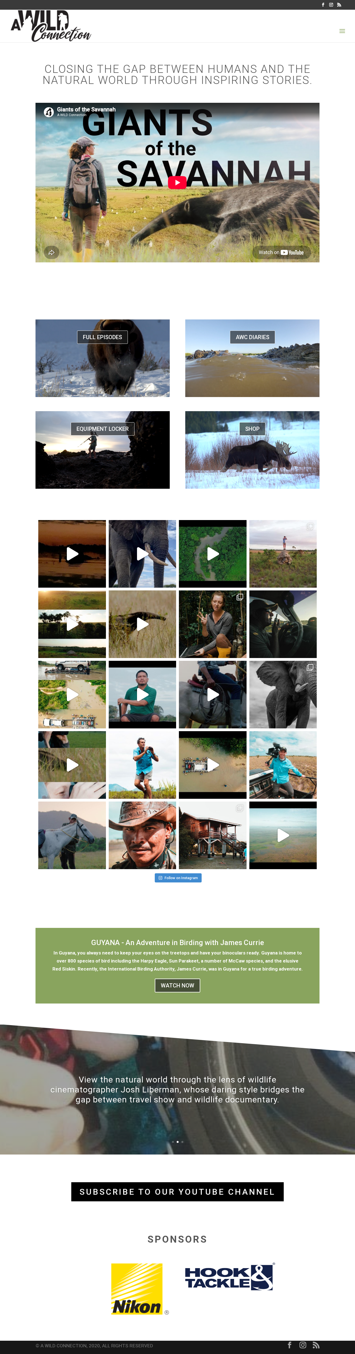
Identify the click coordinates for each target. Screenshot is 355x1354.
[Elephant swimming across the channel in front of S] (72, 554)
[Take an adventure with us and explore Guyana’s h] (213, 765)
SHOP (252, 429)
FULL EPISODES (102, 337)
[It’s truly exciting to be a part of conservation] (213, 624)
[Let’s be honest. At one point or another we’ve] (72, 835)
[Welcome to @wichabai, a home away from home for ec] (213, 835)
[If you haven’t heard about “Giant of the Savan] (213, 694)
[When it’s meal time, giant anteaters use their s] (142, 624)
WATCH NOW (177, 985)
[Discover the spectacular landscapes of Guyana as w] (283, 835)
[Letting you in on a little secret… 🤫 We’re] (283, 694)
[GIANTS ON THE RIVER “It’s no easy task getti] (213, 554)
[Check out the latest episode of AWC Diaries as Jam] (142, 554)
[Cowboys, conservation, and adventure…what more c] (142, 694)
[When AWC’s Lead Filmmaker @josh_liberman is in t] (283, 765)
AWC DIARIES (252, 337)
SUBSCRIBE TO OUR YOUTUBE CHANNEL (177, 1192)
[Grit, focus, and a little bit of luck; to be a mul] (142, 835)
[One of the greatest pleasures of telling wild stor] (283, 624)
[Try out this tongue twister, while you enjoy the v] (72, 624)
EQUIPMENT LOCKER (103, 429)
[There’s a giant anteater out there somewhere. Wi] (72, 765)
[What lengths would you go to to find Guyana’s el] (72, 694)
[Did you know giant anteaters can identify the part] (283, 554)
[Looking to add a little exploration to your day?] (142, 765)
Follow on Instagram (181, 878)
